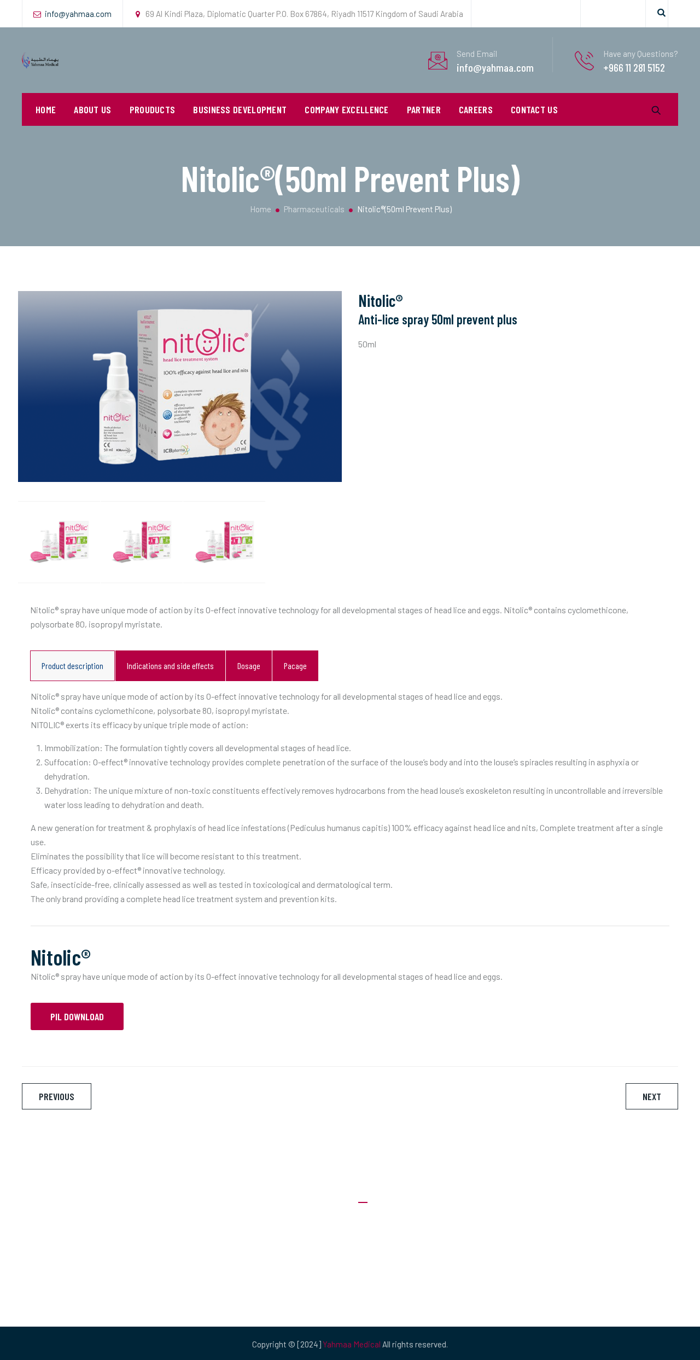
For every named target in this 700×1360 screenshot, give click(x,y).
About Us (92, 109)
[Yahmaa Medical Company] (40, 60)
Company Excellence (346, 109)
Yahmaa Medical (352, 1344)
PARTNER (424, 109)
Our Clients (377, 1266)
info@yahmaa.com (78, 14)
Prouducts (153, 109)
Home (46, 109)
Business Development (240, 109)
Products (375, 1288)
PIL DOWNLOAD (77, 1016)
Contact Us (534, 109)
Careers (476, 109)
